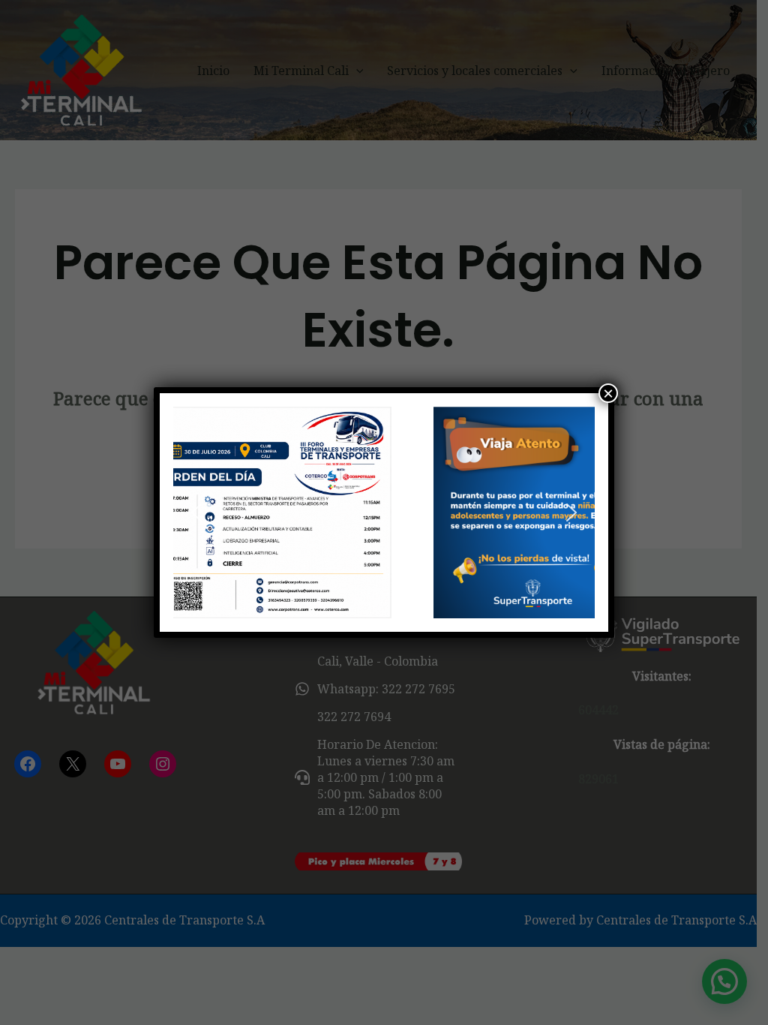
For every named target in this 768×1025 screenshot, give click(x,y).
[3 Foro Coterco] (384, 512)
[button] (196, 512)
